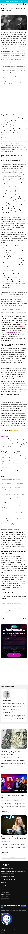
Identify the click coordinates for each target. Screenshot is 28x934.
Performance (14, 394)
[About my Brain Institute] (4, 4)
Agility (12, 524)
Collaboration (14, 430)
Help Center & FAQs (6, 889)
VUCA (19, 129)
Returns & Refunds (5, 894)
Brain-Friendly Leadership (6, 757)
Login (2, 890)
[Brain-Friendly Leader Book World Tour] (14, 783)
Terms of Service (5, 898)
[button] (18, 4)
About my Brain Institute (16, 929)
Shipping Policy (5, 892)
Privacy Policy (16, 651)
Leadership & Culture (17, 757)
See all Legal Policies (6, 899)
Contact (3, 887)
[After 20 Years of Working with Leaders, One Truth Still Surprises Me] (14, 825)
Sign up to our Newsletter (7, 876)
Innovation (13, 471)
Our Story (3, 885)
